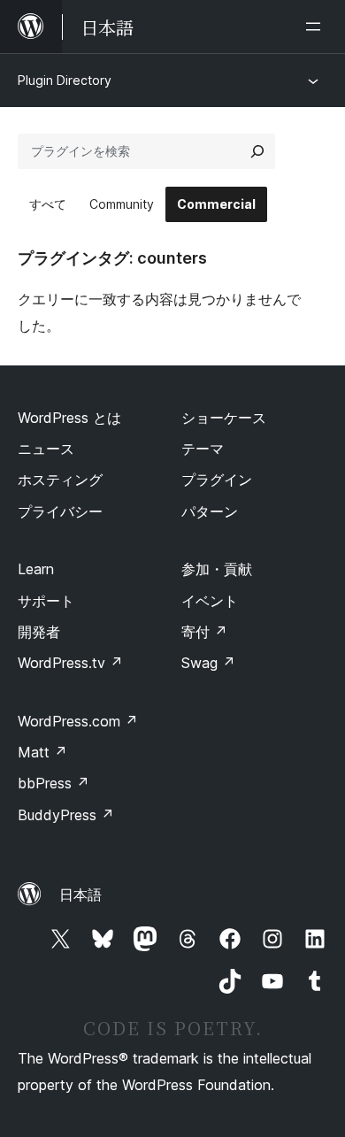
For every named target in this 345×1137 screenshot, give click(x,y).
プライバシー (60, 511)
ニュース (46, 448)
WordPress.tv (70, 663)
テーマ (202, 448)
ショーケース (223, 417)
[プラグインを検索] (257, 151)
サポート (46, 601)
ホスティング (60, 479)
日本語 (80, 894)
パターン (209, 511)
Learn (36, 569)
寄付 (204, 632)
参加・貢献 (216, 569)
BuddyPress (66, 815)
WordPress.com (78, 721)
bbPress (53, 783)
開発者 (39, 632)
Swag (208, 663)
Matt (42, 752)
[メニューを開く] (316, 26)
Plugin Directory (64, 80)
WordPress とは (69, 417)
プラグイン (216, 479)
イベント (209, 601)
